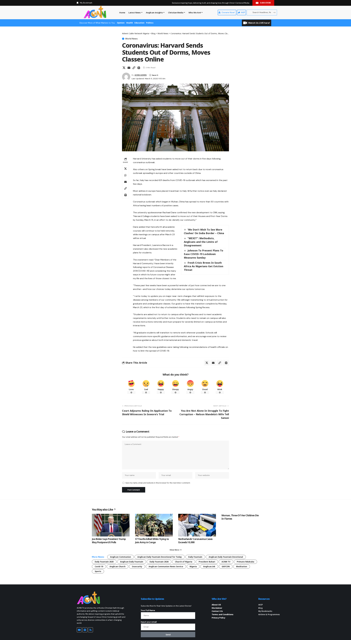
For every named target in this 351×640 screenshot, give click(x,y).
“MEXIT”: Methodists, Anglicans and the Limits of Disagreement (201, 242)
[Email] (129, 67)
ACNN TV (226, 561)
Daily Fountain (195, 557)
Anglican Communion (120, 557)
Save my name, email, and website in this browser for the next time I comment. (157, 483)
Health (129, 22)
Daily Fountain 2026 (159, 561)
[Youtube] (79, 629)
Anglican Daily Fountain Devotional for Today (159, 557)
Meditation (241, 566)
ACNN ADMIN (141, 75)
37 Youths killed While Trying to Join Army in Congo (152, 540)
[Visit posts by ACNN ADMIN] (126, 77)
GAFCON (226, 566)
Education (139, 22)
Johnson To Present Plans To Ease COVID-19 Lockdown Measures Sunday (203, 254)
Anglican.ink (209, 566)
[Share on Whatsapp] (125, 175)
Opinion (120, 22)
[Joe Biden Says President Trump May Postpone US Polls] (111, 525)
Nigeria (193, 566)
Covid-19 (99, 566)
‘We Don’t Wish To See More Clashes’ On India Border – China (204, 231)
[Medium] (84, 629)
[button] (134, 67)
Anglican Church (117, 566)
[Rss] (90, 629)
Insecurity (137, 566)
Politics (149, 22)
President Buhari (207, 561)
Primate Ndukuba (245, 561)
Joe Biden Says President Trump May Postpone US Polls (109, 540)
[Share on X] (124, 67)
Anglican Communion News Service (166, 566)
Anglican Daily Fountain (131, 561)
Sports (98, 571)
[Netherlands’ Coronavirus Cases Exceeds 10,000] (197, 525)
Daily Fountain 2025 (104, 561)
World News (131, 39)
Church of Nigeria (183, 561)
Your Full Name (148, 610)
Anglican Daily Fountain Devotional (226, 557)
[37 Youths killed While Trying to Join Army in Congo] (154, 525)
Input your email (149, 622)
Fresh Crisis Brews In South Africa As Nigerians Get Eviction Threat (203, 266)
